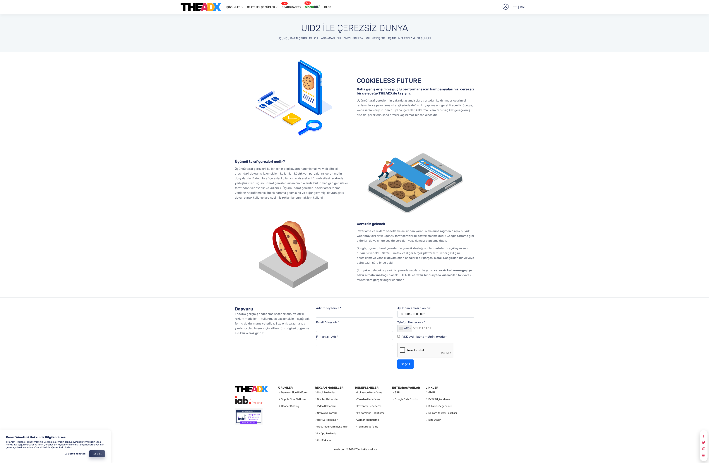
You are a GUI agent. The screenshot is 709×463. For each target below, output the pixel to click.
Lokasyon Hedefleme (369, 392)
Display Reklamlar (327, 399)
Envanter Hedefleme (369, 406)
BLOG (327, 7)
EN (522, 7)
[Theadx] (201, 7)
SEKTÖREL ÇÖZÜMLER (261, 7)
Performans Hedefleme (371, 413)
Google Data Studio (405, 399)
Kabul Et (97, 453)
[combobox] (405, 328)
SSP (397, 392)
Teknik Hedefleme (367, 426)
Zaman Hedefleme (368, 419)
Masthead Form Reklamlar (332, 426)
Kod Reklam (324, 440)
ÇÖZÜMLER (233, 7)
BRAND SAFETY (291, 6)
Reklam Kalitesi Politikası (442, 413)
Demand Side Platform (293, 392)
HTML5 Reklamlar (327, 419)
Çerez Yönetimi (76, 453)
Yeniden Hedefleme (368, 399)
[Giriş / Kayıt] (505, 7)
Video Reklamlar (326, 406)
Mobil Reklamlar (326, 392)
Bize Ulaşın (434, 419)
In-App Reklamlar (327, 433)
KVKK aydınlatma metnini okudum (423, 336)
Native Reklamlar (327, 413)
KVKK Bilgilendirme (439, 399)
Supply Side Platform (293, 399)
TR (515, 7)
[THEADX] (251, 391)
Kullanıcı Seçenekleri (440, 406)
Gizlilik (432, 392)
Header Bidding (289, 406)
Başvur (405, 364)
